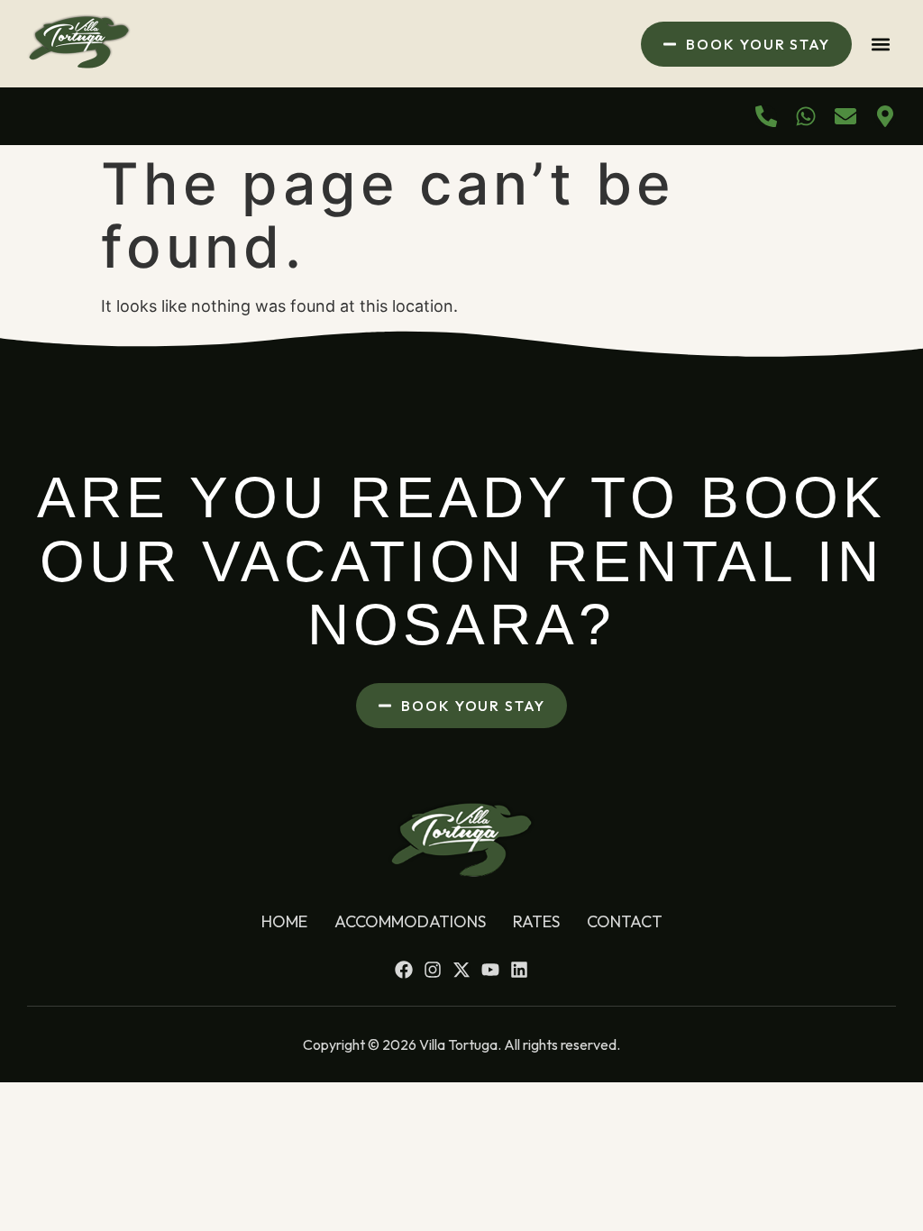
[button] (881, 44)
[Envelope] (845, 116)
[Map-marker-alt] (885, 116)
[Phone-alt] (766, 116)
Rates (536, 921)
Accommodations (410, 921)
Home (284, 921)
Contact (625, 921)
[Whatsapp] (806, 116)
